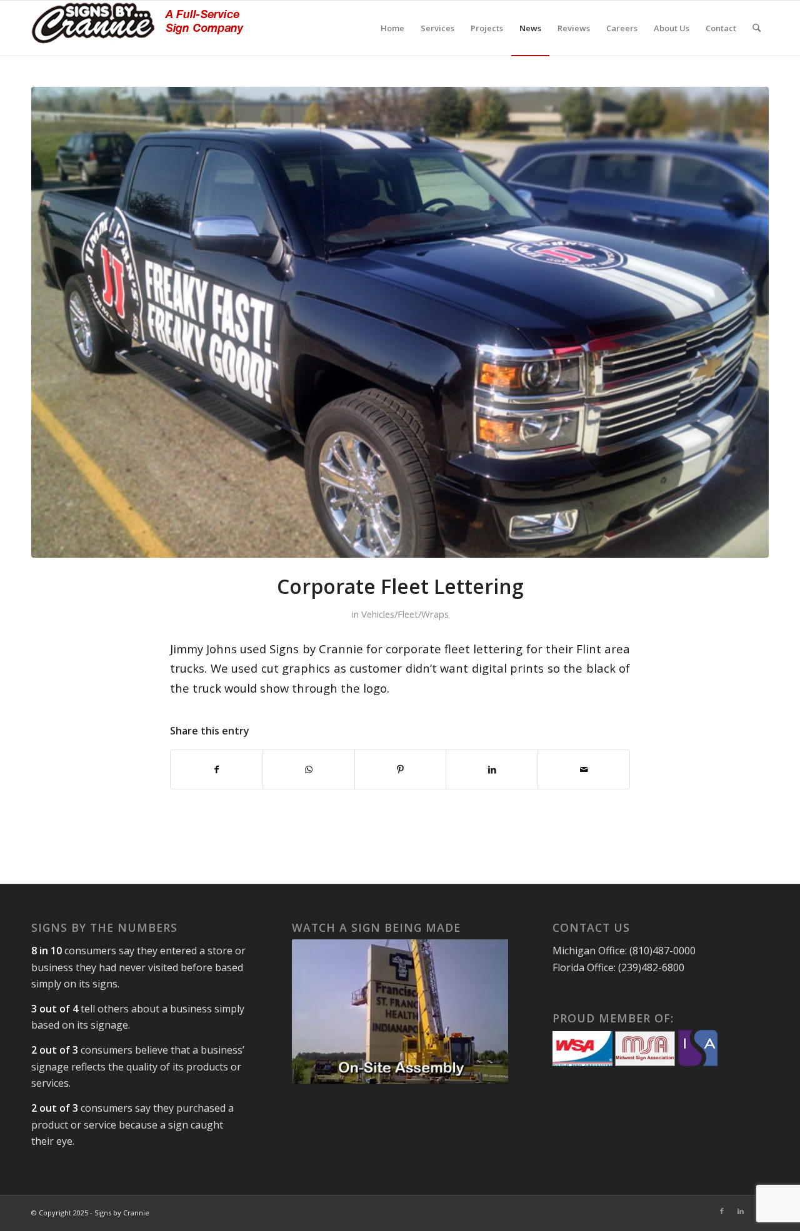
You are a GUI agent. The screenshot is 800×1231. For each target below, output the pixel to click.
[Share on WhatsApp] (308, 769)
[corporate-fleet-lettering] (400, 322)
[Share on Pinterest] (400, 769)
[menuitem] (392, 28)
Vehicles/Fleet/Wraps (405, 614)
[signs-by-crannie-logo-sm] (137, 28)
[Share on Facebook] (216, 769)
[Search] (756, 28)
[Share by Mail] (583, 769)
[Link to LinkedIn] (740, 1211)
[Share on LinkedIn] (492, 769)
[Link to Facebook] (721, 1211)
